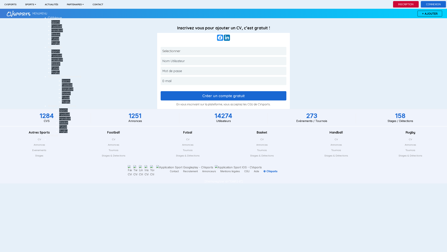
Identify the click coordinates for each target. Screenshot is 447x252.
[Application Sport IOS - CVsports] (238, 167)
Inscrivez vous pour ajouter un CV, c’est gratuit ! (223, 27)
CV (113, 139)
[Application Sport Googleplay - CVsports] (184, 167)
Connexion (433, 4)
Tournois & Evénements (64, 76)
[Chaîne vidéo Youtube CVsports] (152, 170)
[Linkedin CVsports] (141, 170)
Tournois (113, 150)
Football (56, 26)
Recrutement (190, 171)
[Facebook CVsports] (129, 170)
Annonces (55, 47)
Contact (98, 4)
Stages (39, 155)
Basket (55, 34)
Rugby (55, 43)
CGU (250, 104)
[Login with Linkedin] (227, 38)
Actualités (51, 4)
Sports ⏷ (30, 4)
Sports (55, 22)
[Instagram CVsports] (146, 170)
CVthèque (55, 17)
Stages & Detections (113, 155)
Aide (256, 171)
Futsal (55, 38)
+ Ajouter (430, 13)
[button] (39, 13)
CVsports (10, 4)
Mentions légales (230, 171)
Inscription (405, 4)
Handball (57, 30)
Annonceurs (209, 171)
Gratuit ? (54, 135)
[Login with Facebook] (220, 38)
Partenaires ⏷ (75, 4)
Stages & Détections (62, 106)
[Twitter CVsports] (135, 170)
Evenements (39, 150)
